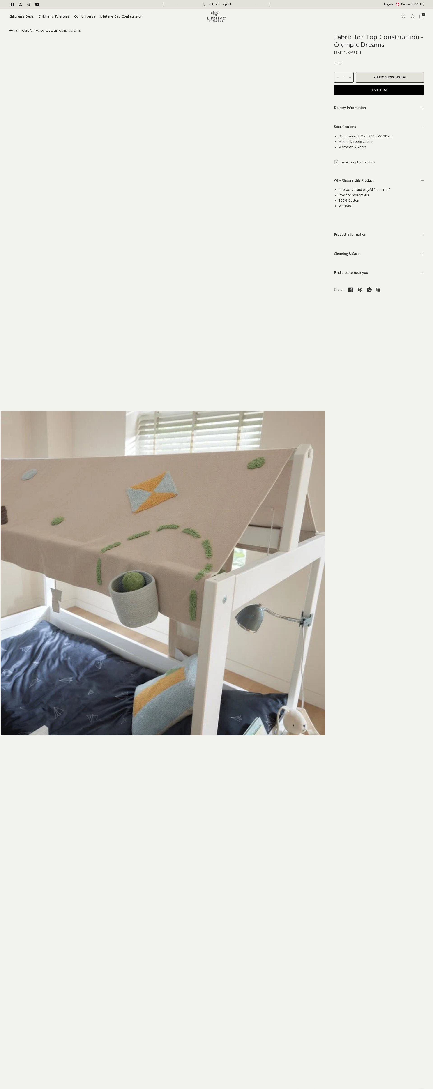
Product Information (350, 234)
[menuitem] (22, 16)
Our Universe (85, 16)
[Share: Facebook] (350, 289)
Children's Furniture (54, 16)
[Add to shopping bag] (390, 77)
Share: (338, 289)
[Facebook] (12, 4)
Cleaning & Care (346, 253)
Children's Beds (21, 16)
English (388, 4)
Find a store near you (351, 272)
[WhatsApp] (369, 289)
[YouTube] (37, 4)
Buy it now (379, 90)
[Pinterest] (29, 4)
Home (13, 30)
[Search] (412, 16)
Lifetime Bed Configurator (121, 16)
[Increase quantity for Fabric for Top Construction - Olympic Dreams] (350, 77)
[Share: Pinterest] (360, 289)
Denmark (412, 4)
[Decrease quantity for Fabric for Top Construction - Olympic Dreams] (337, 77)
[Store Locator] (403, 16)
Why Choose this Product (354, 180)
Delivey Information (350, 107)
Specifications (345, 126)
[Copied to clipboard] (378, 289)
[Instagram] (20, 4)
